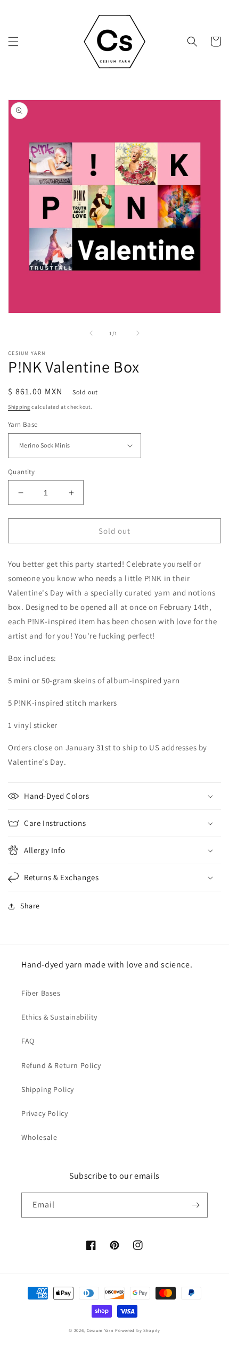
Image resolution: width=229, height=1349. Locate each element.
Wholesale (39, 1137)
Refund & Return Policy (61, 1065)
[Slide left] (91, 333)
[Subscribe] (195, 1205)
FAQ (28, 1041)
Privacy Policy (44, 1113)
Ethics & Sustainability (59, 1017)
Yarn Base (23, 424)
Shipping (19, 406)
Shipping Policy (47, 1089)
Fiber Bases (41, 993)
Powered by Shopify (137, 1330)
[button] (13, 41)
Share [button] (30, 906)
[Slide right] (138, 333)
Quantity (21, 471)
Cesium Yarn (100, 1330)
